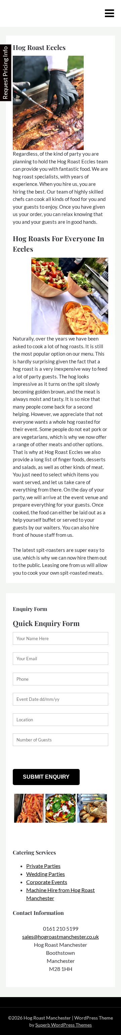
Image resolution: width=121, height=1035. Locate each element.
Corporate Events (46, 882)
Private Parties (43, 866)
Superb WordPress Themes (63, 1025)
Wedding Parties (45, 874)
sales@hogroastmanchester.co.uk (60, 936)
